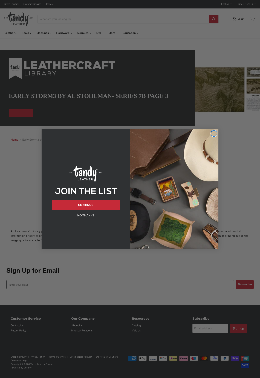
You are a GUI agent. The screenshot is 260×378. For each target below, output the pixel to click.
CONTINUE (85, 205)
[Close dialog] (214, 133)
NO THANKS (85, 215)
